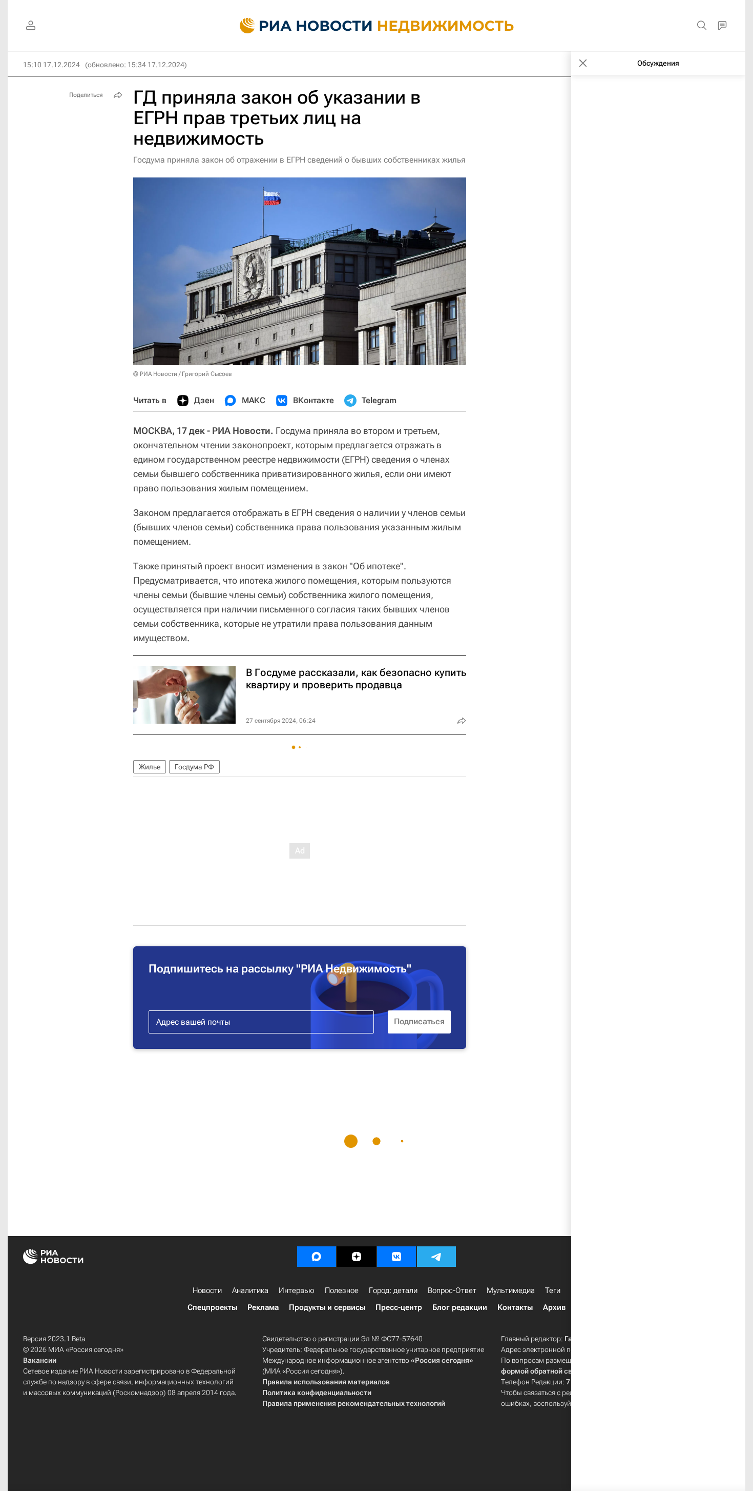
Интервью (297, 1290)
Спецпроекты (212, 1307)
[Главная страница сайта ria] (299, 25)
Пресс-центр (398, 1307)
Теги (552, 1290)
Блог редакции (459, 1307)
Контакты (515, 1307)
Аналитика (250, 1290)
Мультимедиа (511, 1290)
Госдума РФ (194, 767)
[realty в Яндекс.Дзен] (356, 1256)
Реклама (263, 1307)
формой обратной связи (542, 1371)
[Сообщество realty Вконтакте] (396, 1256)
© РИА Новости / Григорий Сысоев (182, 373)
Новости (207, 1290)
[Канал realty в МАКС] (316, 1256)
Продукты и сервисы (327, 1307)
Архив (554, 1307)
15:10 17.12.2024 (51, 65)
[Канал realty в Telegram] (436, 1256)
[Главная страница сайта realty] (376, 25)
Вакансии (39, 1360)
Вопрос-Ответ (452, 1290)
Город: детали (393, 1290)
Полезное (342, 1290)
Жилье (149, 767)
